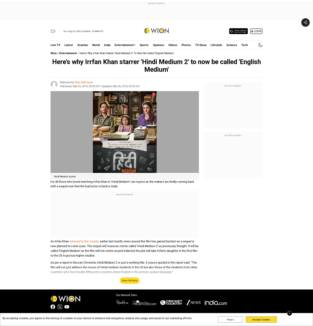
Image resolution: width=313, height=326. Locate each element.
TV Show (200, 45)
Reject (230, 319)
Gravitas (82, 45)
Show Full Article (130, 280)
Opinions (158, 45)
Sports (144, 45)
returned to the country (84, 241)
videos (172, 45)
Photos (186, 45)
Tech (244, 45)
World (96, 45)
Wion (54, 53)
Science (231, 45)
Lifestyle (216, 45)
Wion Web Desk (84, 82)
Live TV (55, 45)
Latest (68, 45)
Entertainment (124, 45)
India (107, 45)
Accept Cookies (261, 319)
